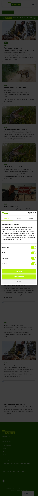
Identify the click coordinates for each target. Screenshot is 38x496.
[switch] (33, 252)
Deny (19, 281)
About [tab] (31, 218)
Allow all (19, 271)
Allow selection (19, 276)
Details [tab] (19, 218)
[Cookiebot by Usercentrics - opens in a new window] (28, 213)
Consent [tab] (6, 218)
